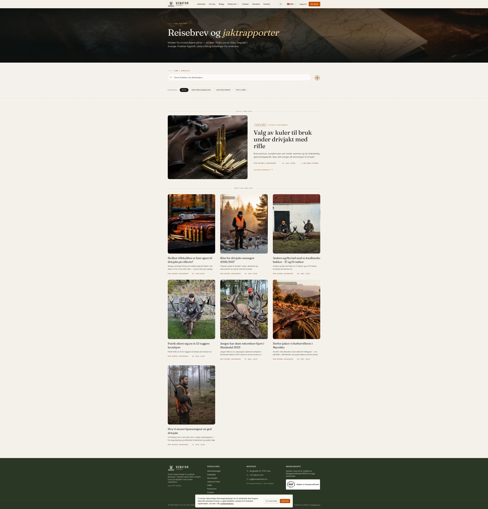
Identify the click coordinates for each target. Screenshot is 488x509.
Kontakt (266, 4)
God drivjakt (212, 478)
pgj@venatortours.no (258, 479)
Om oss (212, 4)
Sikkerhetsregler (214, 471)
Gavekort (256, 4)
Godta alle (285, 501)
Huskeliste (211, 474)
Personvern (212, 489)
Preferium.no (315, 505)
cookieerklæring (226, 503)
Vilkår (209, 485)
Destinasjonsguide (201, 90)
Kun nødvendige (271, 501)
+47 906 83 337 (256, 475)
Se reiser (314, 4)
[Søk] (280, 4)
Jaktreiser (201, 4)
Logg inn (303, 4)
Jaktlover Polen (213, 482)
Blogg (221, 4)
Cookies (210, 492)
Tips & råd (241, 90)
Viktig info (231, 4)
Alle (184, 90)
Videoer (245, 4)
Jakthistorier (223, 90)
